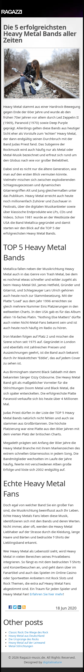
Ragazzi (11, 12)
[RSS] (24, 607)
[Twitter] (15, 607)
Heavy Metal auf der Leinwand (27, 643)
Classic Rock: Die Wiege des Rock (28, 632)
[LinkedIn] (19, 607)
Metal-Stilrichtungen (21, 646)
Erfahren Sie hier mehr (46, 594)
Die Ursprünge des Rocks (24, 639)
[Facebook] (10, 607)
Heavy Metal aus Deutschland (26, 636)
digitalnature (52, 662)
